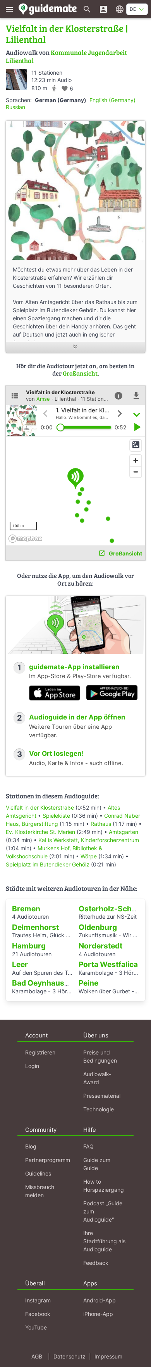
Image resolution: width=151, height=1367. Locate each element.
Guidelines (38, 1173)
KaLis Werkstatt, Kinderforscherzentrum (88, 840)
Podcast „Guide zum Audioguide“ (102, 1211)
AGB (36, 1356)
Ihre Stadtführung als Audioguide (104, 1241)
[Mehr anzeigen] (75, 347)
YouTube (36, 1327)
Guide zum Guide (96, 1164)
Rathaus (101, 823)
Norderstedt (100, 945)
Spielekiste (56, 815)
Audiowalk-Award (97, 1078)
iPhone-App (98, 1314)
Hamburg (29, 945)
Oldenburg (98, 927)
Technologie (98, 1109)
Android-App (99, 1300)
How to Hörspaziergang (103, 1185)
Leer (20, 964)
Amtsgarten (123, 832)
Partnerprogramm (47, 1160)
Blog (30, 1146)
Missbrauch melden (39, 1191)
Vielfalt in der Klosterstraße (40, 807)
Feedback (95, 1262)
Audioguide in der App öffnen (77, 717)
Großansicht (80, 373)
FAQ (88, 1146)
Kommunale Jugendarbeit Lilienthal (66, 56)
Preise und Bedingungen (100, 1056)
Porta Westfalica (108, 964)
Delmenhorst (35, 927)
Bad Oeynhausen (42, 983)
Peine (88, 983)
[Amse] (16, 79)
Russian (15, 107)
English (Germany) (112, 100)
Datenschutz (69, 1356)
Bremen (26, 908)
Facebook (37, 1314)
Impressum (108, 1356)
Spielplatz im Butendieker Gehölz (47, 864)
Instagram (38, 1300)
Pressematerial (101, 1095)
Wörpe (89, 856)
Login (32, 1066)
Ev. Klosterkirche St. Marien (40, 832)
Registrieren (40, 1052)
